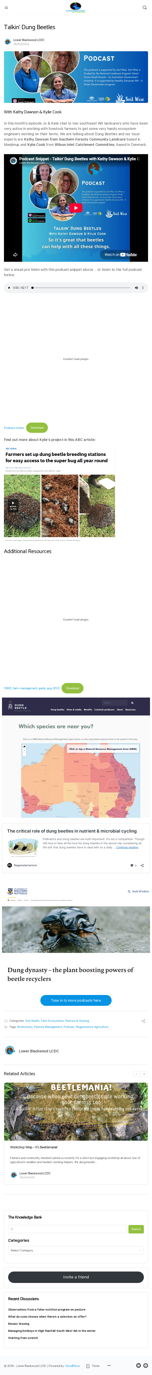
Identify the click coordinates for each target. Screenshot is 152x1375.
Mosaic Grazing (18, 1323)
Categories (18, 1240)
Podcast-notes (14, 427)
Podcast (69, 1026)
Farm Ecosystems (52, 1020)
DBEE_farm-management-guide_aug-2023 (32, 688)
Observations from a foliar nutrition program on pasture (46, 1309)
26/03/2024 (21, 44)
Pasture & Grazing (77, 1020)
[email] (138, 1365)
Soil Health (32, 1020)
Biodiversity (24, 1026)
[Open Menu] (6, 7)
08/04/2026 (27, 1177)
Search (136, 1229)
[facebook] (145, 1365)
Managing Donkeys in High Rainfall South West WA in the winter (52, 1330)
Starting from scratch (23, 1338)
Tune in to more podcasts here (76, 1000)
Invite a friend (76, 1277)
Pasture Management (48, 1026)
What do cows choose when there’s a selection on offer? (47, 1316)
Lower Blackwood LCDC (29, 40)
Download (37, 427)
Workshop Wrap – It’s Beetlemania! (33, 1147)
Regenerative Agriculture (92, 1026)
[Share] (143, 1021)
